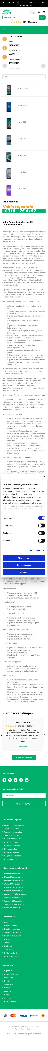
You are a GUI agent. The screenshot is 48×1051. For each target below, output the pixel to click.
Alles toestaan (24, 558)
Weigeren (24, 572)
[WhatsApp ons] (34, 12)
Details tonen (34, 550)
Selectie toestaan (24, 565)
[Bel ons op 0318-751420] (30, 12)
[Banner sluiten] (44, 476)
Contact (30, 2)
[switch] (41, 525)
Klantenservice (41, 2)
